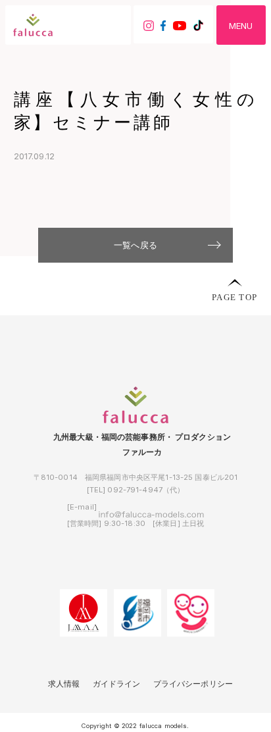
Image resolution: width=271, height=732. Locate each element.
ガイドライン (117, 684)
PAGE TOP (234, 296)
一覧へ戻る (135, 245)
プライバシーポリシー (193, 684)
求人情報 (64, 684)
